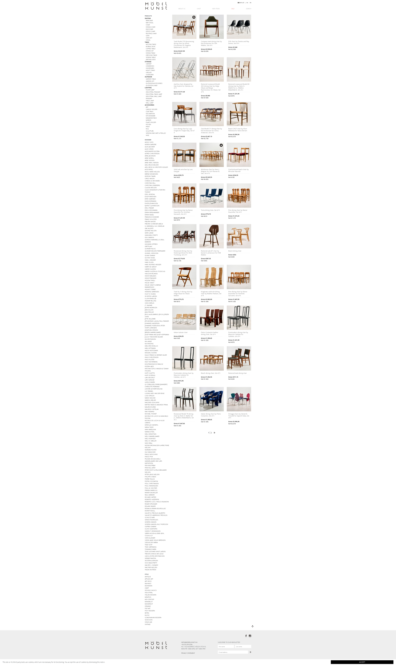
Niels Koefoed (150, 439)
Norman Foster (150, 450)
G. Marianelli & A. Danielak (154, 226)
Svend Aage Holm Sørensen (155, 540)
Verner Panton (150, 558)
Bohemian (148, 586)
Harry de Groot (151, 267)
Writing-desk (151, 59)
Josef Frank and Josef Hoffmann (157, 335)
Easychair (149, 29)
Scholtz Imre (150, 517)
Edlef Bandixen (150, 197)
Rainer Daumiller (151, 493)
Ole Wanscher (150, 452)
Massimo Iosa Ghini (152, 402)
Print (148, 127)
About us (181, 9)
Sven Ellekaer (150, 538)
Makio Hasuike (150, 398)
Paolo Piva (149, 457)
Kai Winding (149, 344)
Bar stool (149, 23)
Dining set (150, 51)
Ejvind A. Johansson (152, 206)
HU (247, 2)
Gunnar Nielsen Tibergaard (155, 251)
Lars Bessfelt (150, 378)
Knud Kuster (149, 360)
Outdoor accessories (154, 83)
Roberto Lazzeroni (152, 499)
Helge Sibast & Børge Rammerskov (153, 286)
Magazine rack (151, 118)
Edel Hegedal (150, 194)
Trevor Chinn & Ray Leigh (154, 554)
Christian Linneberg (152, 185)
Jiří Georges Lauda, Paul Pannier (157, 321)
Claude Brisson (151, 188)
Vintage (147, 624)
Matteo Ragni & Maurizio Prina (156, 405)
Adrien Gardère (150, 144)
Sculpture (150, 131)
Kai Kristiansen (150, 339)
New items (216, 9)
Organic (148, 606)
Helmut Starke (150, 289)
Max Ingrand (149, 411)
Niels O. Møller (150, 441)
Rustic (147, 615)
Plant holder (151, 122)
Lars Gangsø (149, 380)
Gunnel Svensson (151, 253)
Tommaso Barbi (150, 549)
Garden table (151, 79)
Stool (148, 40)
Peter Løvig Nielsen (152, 474)
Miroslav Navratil (151, 425)
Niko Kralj (148, 443)
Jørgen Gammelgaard (153, 332)
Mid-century (149, 599)
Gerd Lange (149, 233)
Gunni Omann (150, 255)
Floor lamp (150, 90)
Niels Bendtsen (150, 434)
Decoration (150, 114)
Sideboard (150, 75)
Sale (232, 9)
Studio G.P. (149, 536)
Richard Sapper (150, 497)
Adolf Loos (149, 142)
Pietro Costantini (151, 481)
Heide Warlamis (150, 276)
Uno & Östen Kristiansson (154, 556)
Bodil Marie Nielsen (152, 172)
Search (248, 9)
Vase (147, 135)
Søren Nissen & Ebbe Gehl (154, 533)
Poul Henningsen (151, 486)
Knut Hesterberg (151, 362)
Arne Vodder (149, 160)
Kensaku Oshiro (151, 353)
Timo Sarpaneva (150, 547)
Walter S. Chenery (151, 565)
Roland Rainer (150, 506)
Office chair (150, 31)
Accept (362, 662)
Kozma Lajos (149, 366)
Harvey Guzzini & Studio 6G (155, 271)
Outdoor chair (151, 85)
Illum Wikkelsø (150, 298)
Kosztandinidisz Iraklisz (154, 364)
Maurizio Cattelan (152, 409)
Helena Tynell (150, 280)
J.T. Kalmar (148, 305)
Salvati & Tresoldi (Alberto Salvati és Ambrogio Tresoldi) (156, 514)
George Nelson (150, 231)
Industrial (149, 593)
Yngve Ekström (150, 570)
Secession (148, 620)
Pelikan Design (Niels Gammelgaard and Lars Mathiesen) (153, 461)
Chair (148, 25)
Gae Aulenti (149, 228)
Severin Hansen (150, 522)
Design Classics (151, 590)
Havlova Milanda (151, 274)
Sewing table (151, 57)
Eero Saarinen (150, 199)
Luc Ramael (149, 391)
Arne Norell (149, 158)
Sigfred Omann (150, 527)
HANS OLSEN (149, 262)
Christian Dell (150, 183)
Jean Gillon (149, 310)
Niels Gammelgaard (152, 436)
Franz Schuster (150, 219)
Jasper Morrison (151, 308)
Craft (147, 588)
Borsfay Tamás (150, 176)
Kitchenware (150, 116)
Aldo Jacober (150, 147)
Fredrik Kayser (150, 221)
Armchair (149, 20)
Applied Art (149, 579)
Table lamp (150, 101)
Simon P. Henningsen (152, 531)
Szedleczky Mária (151, 542)
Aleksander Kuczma (152, 151)
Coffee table (150, 49)
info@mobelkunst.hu (189, 642)
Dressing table (151, 55)
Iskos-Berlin (149, 303)
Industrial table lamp (154, 94)
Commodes (150, 66)
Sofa (147, 36)
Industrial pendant (153, 92)
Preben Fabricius (151, 490)
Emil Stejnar (149, 208)
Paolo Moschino (151, 454)
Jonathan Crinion (151, 330)
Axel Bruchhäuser (152, 165)
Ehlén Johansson (151, 203)
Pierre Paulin (150, 479)
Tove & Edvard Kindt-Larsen (155, 551)
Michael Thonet (151, 414)
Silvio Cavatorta (151, 529)
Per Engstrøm (150, 465)
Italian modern (150, 595)
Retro (147, 613)
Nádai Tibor (149, 427)
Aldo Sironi (149, 149)
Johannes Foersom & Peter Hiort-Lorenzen (155, 327)
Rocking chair (151, 33)
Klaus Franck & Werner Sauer (156, 355)
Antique (148, 577)
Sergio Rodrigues (151, 520)
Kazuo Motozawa (151, 350)
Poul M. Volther (151, 488)
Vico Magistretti (151, 563)
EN (250, 2)
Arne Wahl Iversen (152, 163)
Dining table (150, 53)
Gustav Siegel (150, 258)
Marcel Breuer (150, 400)
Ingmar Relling (150, 301)
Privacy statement (188, 653)
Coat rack (149, 111)
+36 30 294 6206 (186, 644)
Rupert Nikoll (150, 511)
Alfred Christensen (152, 154)
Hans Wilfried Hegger (153, 265)
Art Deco (148, 581)
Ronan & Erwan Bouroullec (155, 508)
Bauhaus (148, 583)
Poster (148, 124)
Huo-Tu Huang (150, 294)
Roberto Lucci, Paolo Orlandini (157, 502)
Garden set (150, 81)
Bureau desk (150, 46)
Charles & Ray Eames (152, 181)
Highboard (150, 68)
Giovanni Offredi (151, 244)
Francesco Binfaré (152, 217)
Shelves (149, 72)
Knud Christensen (151, 357)
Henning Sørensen (152, 292)
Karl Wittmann (150, 348)
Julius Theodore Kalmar (154, 337)
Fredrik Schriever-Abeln (154, 224)
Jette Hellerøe (150, 319)
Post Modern (150, 611)
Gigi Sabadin (149, 237)
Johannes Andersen (152, 323)
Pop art (147, 608)
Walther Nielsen (151, 567)
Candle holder (151, 109)
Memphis (148, 597)
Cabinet (148, 64)
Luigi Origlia (149, 396)
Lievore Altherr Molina (153, 389)
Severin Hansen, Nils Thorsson (156, 524)
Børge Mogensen (151, 174)
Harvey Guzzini (150, 269)
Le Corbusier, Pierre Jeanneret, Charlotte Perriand (156, 385)
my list (242, 2)
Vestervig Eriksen (151, 561)
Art (147, 107)
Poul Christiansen (152, 483)
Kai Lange (148, 341)
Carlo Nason (149, 178)
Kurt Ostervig (150, 375)
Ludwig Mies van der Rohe (154, 393)
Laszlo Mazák (150, 382)
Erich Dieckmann (151, 210)
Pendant (149, 98)
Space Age (148, 622)
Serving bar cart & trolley (156, 133)
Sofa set (149, 38)
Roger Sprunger (151, 504)
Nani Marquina (150, 429)
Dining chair (150, 27)
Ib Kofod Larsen (151, 296)
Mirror (148, 120)
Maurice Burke (150, 407)
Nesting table (151, 44)
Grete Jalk (148, 246)
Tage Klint (148, 545)
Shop (199, 9)
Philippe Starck (150, 477)
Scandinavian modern (153, 617)
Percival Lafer (150, 468)
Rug (147, 129)
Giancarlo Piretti (151, 235)
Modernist (149, 604)
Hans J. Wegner (150, 260)
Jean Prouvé (149, 312)
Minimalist (149, 602)
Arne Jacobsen (150, 156)
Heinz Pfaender (150, 278)
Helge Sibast (149, 283)
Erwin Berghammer (152, 212)
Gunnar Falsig (150, 249)
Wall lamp (149, 103)
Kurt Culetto (150, 373)
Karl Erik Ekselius (151, 346)
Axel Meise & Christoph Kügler (156, 167)
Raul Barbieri (150, 495)
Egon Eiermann (150, 201)
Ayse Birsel (149, 169)
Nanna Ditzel (149, 432)
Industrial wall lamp (154, 96)
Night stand (150, 70)
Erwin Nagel (149, 215)
